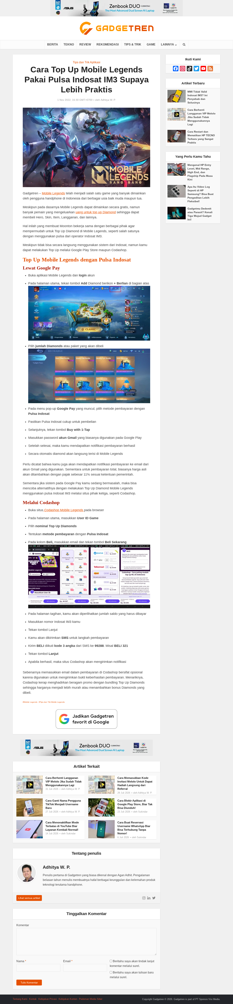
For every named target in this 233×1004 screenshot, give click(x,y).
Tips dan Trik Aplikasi (86, 62)
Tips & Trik (132, 44)
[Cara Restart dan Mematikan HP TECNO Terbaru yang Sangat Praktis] (177, 136)
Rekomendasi (107, 44)
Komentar (22, 925)
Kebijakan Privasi (47, 999)
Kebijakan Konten (68, 999)
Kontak (33, 999)
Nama (21, 961)
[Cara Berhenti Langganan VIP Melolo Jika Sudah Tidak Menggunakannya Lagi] (177, 114)
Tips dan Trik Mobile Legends (52, 702)
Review (85, 44)
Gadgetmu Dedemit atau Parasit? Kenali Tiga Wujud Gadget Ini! (199, 214)
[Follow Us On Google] (86, 718)
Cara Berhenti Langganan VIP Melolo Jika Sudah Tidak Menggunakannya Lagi (64, 781)
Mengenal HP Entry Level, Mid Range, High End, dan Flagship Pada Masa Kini (200, 172)
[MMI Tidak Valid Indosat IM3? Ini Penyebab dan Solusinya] (177, 96)
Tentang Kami (20, 999)
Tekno (69, 44)
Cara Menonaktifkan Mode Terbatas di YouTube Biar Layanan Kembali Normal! (62, 826)
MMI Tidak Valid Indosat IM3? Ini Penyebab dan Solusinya (197, 97)
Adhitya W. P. (108, 99)
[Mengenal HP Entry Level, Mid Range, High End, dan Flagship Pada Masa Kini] (177, 169)
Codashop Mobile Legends (63, 510)
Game (151, 44)
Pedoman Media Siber (90, 999)
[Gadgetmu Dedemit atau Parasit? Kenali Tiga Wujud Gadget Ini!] (177, 213)
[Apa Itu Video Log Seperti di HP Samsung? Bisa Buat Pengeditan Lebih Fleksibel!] (177, 191)
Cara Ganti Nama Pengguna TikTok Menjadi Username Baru (63, 804)
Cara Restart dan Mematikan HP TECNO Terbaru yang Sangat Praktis (201, 137)
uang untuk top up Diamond (96, 212)
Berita (52, 44)
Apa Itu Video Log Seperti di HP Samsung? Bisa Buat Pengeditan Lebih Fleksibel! (200, 194)
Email (67, 961)
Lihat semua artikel (29, 898)
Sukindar (142, 811)
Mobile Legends (53, 193)
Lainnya (167, 44)
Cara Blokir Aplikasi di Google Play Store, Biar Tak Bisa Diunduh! (134, 804)
